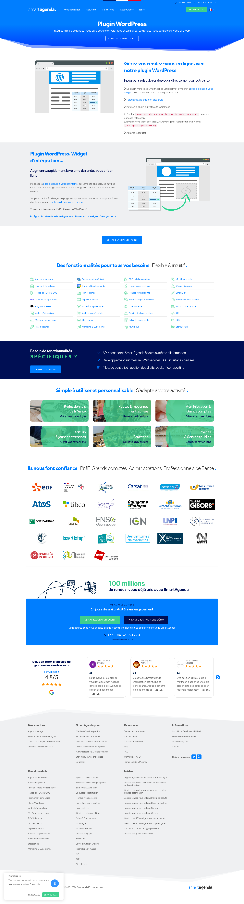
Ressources (126, 9)
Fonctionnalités (72, 9)
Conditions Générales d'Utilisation (187, 731)
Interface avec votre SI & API (40, 746)
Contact (175, 746)
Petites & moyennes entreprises (90, 746)
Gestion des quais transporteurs (138, 833)
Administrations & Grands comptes (92, 751)
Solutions (91, 9)
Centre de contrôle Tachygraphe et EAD (142, 828)
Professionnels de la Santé (88, 736)
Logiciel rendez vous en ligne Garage (141, 813)
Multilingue (134, 326)
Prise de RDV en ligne (45, 286)
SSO (178, 320)
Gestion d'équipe (184, 286)
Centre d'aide (130, 736)
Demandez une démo (134, 731)
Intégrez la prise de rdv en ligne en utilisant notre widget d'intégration (72, 216)
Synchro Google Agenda (93, 286)
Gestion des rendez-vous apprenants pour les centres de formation (145, 791)
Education (80, 762)
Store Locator (182, 326)
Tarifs (142, 9)
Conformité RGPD (132, 756)
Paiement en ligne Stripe (46, 299)
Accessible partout (36, 782)
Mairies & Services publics (88, 731)
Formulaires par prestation (88, 803)
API (177, 313)
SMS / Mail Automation (139, 279)
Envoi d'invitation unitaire (187, 299)
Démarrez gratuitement (122, 240)
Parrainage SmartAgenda (135, 762)
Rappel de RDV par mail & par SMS (44, 741)
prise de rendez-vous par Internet (60, 183)
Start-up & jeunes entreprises (89, 756)
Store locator (82, 864)
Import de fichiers (90, 299)
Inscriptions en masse (186, 306)
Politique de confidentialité (184, 736)
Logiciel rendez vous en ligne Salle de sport (143, 808)
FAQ (126, 751)
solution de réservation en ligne (68, 202)
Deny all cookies (14, 876)
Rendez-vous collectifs (139, 292)
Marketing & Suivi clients (93, 326)
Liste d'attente (135, 306)
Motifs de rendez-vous (45, 320)
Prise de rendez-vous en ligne (41, 736)
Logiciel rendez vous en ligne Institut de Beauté (145, 798)
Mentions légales (180, 741)
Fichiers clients (35, 823)
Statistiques (87, 320)
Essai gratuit (196, 9)
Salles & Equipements (139, 320)
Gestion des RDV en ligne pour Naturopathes (144, 818)
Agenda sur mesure (44, 279)
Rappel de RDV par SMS (46, 292)
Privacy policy (35, 884)
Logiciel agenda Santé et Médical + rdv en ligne (145, 777)
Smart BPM (181, 292)
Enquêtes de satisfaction (140, 286)
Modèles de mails (184, 279)
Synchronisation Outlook (93, 279)
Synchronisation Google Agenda (91, 782)
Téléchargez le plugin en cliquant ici (145, 99)
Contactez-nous (184, 2)
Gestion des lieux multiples (141, 313)
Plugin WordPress (43, 306)
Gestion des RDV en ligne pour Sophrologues (145, 823)
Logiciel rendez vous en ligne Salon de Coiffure (145, 803)
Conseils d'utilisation (133, 741)
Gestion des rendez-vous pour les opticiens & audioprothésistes (145, 783)
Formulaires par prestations (141, 299)
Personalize (34, 895)
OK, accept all (50, 895)
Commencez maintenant (122, 38)
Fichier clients (88, 292)
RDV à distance (42, 326)
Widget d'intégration (44, 313)
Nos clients (109, 9)
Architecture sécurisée (92, 313)
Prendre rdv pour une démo (146, 619)
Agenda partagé (35, 731)
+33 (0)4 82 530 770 (206, 2)
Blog (126, 746)
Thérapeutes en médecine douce (91, 741)
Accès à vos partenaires (93, 306)
